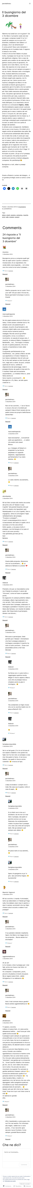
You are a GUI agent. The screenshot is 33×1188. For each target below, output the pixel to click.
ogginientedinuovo (9, 956)
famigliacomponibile (9, 744)
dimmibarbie (7, 496)
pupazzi (17, 217)
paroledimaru (6, 3)
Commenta (24, 1164)
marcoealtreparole (9, 314)
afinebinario (6, 1021)
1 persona (10, 270)
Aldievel (5, 583)
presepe (11, 217)
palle (7, 217)
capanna (13, 215)
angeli (8, 215)
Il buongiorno (22, 207)
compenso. (19, 215)
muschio (25, 215)
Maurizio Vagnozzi (9, 892)
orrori (3, 217)
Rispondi (5, 274)
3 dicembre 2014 (7, 254)
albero (4, 215)
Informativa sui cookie (10, 1181)
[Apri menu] (30, 3)
